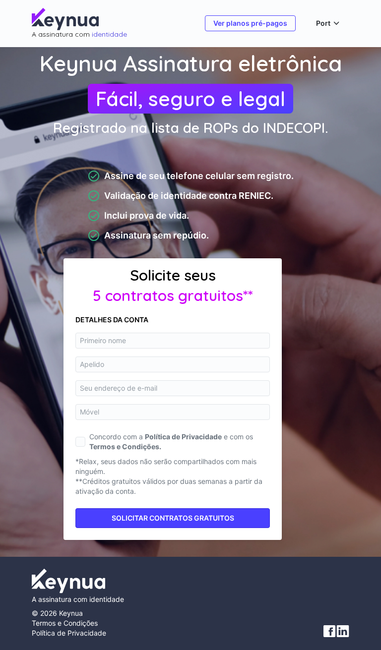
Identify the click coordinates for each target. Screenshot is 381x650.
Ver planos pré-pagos (250, 23)
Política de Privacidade (69, 633)
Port (323, 23)
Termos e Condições (65, 623)
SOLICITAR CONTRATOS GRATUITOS (173, 518)
